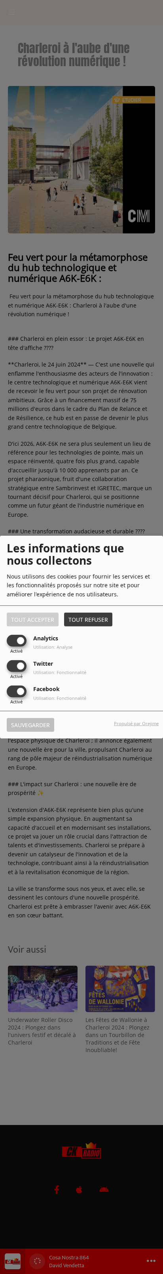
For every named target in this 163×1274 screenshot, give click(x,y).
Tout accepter (32, 619)
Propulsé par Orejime (136, 723)
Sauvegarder (30, 725)
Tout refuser (88, 619)
